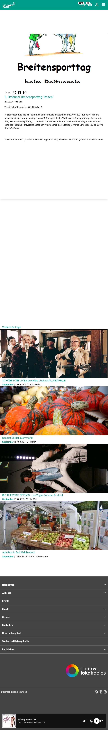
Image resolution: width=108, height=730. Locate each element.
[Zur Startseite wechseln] (9, 5)
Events (5, 601)
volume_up (85, 721)
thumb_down (91, 721)
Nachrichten (8, 585)
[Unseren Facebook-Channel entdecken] (100, 692)
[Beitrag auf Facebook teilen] (19, 92)
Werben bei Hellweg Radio (15, 641)
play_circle (96, 721)
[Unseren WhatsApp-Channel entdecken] (96, 692)
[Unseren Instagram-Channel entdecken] (105, 692)
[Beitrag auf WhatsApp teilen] (14, 92)
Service (6, 617)
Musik (5, 609)
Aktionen (6, 593)
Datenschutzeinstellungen (14, 692)
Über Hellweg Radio (12, 633)
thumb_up (102, 721)
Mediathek (7, 625)
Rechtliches (8, 649)
